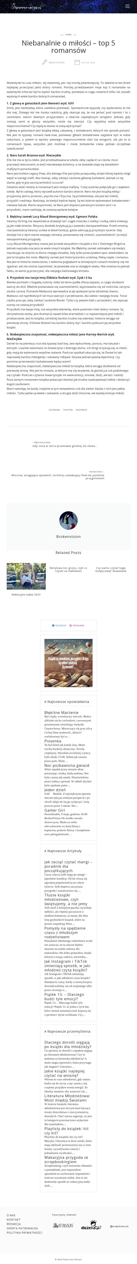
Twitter (68, 410)
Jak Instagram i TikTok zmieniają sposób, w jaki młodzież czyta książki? (67, 965)
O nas (11, 1215)
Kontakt (14, 1220)
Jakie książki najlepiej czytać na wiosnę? (64, 1073)
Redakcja (14, 1224)
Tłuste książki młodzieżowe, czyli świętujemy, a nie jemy (65, 899)
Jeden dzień (55, 789)
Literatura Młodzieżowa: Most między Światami (67, 1098)
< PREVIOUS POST (42, 443)
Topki (68, 35)
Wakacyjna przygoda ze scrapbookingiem (66, 1159)
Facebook (54, 410)
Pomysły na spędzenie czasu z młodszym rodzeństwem (65, 932)
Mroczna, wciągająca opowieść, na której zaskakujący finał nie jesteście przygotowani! (57, 476)
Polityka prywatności (24, 1233)
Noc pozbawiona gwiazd (66, 765)
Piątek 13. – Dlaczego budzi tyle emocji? (64, 996)
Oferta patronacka (22, 1228)
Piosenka (52, 740)
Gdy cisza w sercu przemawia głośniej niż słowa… (65, 446)
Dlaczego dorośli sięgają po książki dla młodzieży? (67, 1044)
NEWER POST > (96, 472)
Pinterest (81, 410)
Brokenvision (57, 63)
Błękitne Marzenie (61, 712)
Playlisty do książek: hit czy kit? (66, 1130)
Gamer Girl (54, 810)
